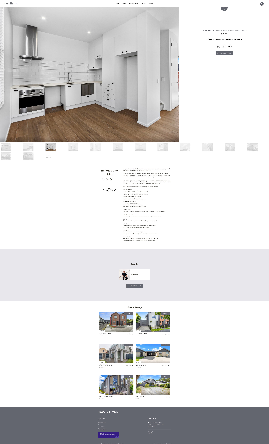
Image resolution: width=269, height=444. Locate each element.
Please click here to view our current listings (231, 31)
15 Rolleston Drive (141, 365)
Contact (150, 3)
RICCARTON (102, 367)
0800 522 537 (152, 426)
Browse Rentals (102, 422)
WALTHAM (138, 399)
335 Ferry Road (140, 396)
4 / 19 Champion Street (106, 396)
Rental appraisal (133, 3)
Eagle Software (168, 443)
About (99, 424)
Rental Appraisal (102, 429)
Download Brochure (224, 53)
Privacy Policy (155, 443)
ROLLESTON (138, 367)
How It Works (101, 427)
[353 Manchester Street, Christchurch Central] (89, 74)
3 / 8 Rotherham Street (106, 365)
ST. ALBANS (101, 399)
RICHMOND (101, 336)
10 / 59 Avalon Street (105, 334)
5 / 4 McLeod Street (141, 334)
